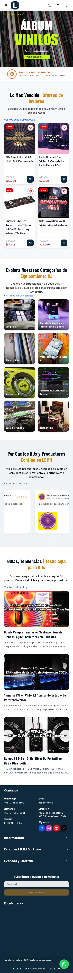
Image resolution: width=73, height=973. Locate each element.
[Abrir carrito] (66, 5)
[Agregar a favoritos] (31, 128)
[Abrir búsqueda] (49, 5)
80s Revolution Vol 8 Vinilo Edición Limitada (53, 223)
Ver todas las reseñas (16, 483)
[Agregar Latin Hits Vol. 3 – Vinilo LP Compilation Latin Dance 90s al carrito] (64, 179)
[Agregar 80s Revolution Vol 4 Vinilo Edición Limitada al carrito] (30, 179)
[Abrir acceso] (58, 5)
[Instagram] (49, 828)
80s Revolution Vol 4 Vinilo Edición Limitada (19, 159)
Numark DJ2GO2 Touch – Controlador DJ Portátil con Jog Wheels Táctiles (19, 227)
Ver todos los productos (19, 119)
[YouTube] (56, 828)
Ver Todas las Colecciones (18, 295)
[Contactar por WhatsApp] (64, 964)
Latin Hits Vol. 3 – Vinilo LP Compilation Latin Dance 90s (52, 161)
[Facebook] (42, 828)
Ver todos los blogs (16, 587)
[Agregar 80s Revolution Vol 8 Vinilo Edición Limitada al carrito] (64, 243)
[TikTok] (64, 828)
